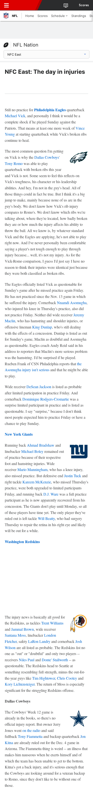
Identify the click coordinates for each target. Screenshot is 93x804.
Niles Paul (26, 659)
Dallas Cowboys (46, 157)
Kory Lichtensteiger (20, 684)
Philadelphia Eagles (50, 109)
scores (84, 5)
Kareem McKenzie (36, 481)
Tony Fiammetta (30, 736)
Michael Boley (32, 451)
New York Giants (19, 434)
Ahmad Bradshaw (40, 445)
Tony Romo (14, 163)
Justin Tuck (72, 475)
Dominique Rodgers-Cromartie (45, 399)
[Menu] (6, 5)
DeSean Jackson (38, 386)
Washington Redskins (22, 541)
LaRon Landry (39, 641)
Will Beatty (46, 518)
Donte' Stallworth (55, 659)
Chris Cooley (67, 678)
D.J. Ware (50, 494)
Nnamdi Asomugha (72, 302)
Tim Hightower (43, 678)
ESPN (25, 5)
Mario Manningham (32, 469)
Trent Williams (52, 622)
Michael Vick (15, 115)
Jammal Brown (22, 629)
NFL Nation (25, 45)
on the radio (31, 730)
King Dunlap (42, 326)
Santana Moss (15, 635)
